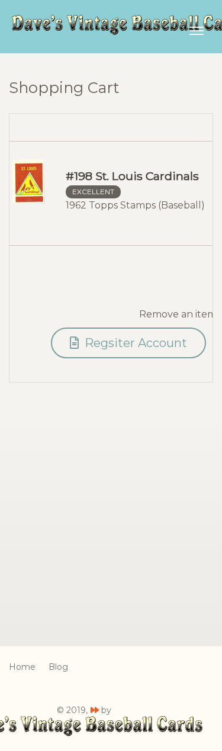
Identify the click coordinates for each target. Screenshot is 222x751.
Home (22, 667)
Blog (58, 667)
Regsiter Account (134, 343)
